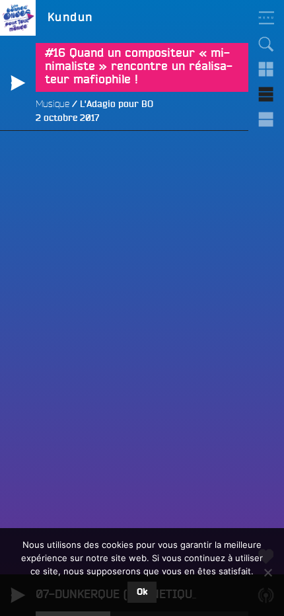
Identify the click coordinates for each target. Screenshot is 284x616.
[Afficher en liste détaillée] (266, 119)
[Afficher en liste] (266, 94)
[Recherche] (266, 44)
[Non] (267, 572)
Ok (142, 592)
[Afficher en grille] (266, 69)
